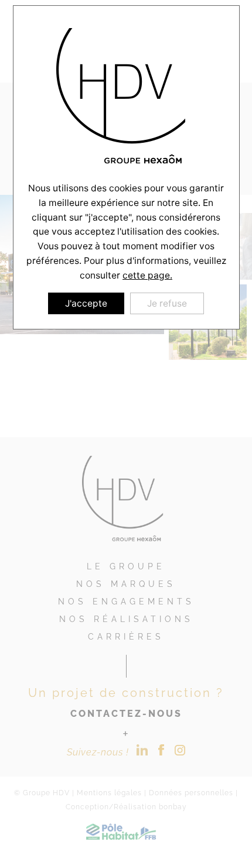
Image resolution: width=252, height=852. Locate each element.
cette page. (147, 275)
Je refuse (167, 303)
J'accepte (86, 303)
